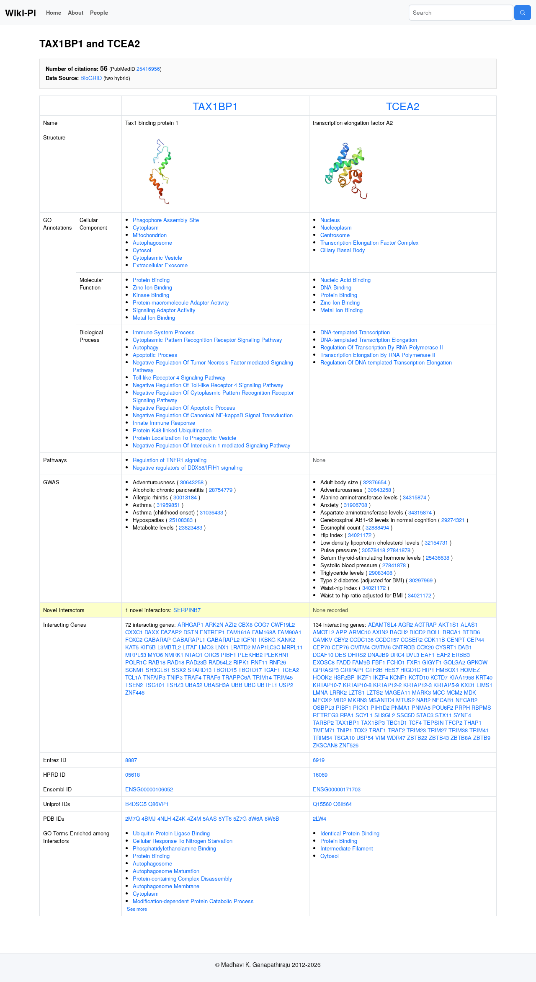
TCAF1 (271, 670)
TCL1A (133, 677)
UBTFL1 (267, 685)
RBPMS (481, 707)
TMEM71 (324, 730)
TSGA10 (344, 738)
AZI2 (231, 624)
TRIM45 (283, 677)
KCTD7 (439, 677)
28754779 (220, 490)
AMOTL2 (323, 632)
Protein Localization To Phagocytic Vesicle (184, 438)
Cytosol (142, 250)
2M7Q (132, 818)
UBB (236, 685)
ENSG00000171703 (337, 789)
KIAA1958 (461, 677)
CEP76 (340, 647)
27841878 (398, 550)
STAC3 (424, 715)
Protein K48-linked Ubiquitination (172, 430)
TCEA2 (403, 105)
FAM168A (264, 632)
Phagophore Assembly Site (166, 220)
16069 (320, 774)
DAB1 (465, 647)
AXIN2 (380, 632)
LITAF (190, 647)
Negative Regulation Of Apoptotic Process (184, 407)
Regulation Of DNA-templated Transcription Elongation (386, 362)
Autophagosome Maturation (166, 871)
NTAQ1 (194, 655)
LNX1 (222, 647)
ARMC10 (360, 632)
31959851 (168, 505)
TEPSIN (433, 722)
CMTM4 (360, 647)
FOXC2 (133, 639)
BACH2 (399, 632)
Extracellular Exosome (160, 265)
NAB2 (423, 700)
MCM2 (454, 692)
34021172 (359, 535)
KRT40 (484, 677)
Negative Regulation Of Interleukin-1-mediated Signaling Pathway (212, 445)
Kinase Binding (151, 295)
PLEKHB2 (250, 655)
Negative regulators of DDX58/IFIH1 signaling (187, 467)
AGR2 (405, 624)
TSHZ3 (174, 685)
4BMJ (149, 818)
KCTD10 (419, 677)
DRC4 (397, 655)
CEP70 (321, 647)
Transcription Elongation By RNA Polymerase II (378, 355)
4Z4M (194, 818)
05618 (132, 774)
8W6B (272, 818)
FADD (343, 662)
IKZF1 (363, 677)
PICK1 (361, 707)
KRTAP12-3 (417, 685)
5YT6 (225, 818)
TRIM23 (416, 730)
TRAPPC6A (236, 677)
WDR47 (396, 738)
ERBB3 (461, 655)
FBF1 (378, 662)
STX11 (443, 715)
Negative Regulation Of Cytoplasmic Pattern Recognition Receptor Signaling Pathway (213, 396)
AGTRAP (426, 624)
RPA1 (347, 715)
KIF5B (148, 647)
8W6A (255, 818)
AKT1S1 (448, 624)
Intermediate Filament (346, 848)
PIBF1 (228, 655)
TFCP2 (453, 722)
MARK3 (421, 692)
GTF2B (374, 670)
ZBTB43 (439, 738)
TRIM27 (437, 730)
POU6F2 (442, 707)
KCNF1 (398, 677)
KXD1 (468, 685)
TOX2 (360, 730)
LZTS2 (374, 692)
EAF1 (428, 655)
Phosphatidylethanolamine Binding (174, 848)
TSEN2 (134, 685)
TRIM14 (262, 677)
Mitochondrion (150, 235)
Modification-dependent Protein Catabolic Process (193, 901)
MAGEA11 (397, 692)
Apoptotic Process (155, 355)
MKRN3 (357, 700)
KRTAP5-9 (446, 685)
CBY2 (341, 639)
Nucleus (330, 220)
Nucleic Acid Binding (345, 280)
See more (137, 908)
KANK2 (286, 639)
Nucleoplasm (336, 227)
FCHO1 (396, 662)
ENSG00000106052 (149, 789)
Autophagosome (152, 242)
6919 (319, 760)
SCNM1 (134, 670)
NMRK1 (174, 655)
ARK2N (214, 624)
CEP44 (475, 639)
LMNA (320, 692)
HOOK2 (322, 677)
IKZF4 (380, 677)
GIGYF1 (432, 662)
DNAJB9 (378, 655)
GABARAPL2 (223, 639)
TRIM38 (458, 730)
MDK (470, 692)
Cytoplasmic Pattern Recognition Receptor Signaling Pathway (207, 340)
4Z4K (179, 818)
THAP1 (473, 722)
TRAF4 (192, 677)
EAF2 (443, 655)
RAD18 (175, 662)
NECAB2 (466, 700)
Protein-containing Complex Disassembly (182, 878)
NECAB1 (443, 700)
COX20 (425, 647)
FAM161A (238, 632)
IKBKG (267, 639)
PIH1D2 (380, 707)
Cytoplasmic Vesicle (157, 257)
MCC (439, 692)
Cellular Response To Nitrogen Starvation (182, 841)
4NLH (164, 818)
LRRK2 (338, 692)
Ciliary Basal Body (342, 250)
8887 (131, 760)
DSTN (190, 632)
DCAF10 (323, 655)
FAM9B (361, 662)
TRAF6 (211, 677)
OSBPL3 (323, 707)
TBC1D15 (225, 670)
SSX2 (179, 670)
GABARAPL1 (189, 639)
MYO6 (155, 655)
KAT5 (132, 647)
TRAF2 (396, 730)
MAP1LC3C (266, 647)
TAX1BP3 (373, 722)
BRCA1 (452, 632)
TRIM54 (322, 738)
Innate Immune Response (164, 422)
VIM (380, 738)
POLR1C (136, 662)
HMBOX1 (447, 670)
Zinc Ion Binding (152, 287)
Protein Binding (151, 280)
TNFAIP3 (154, 677)
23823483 (190, 527)
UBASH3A (216, 685)
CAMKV (322, 639)
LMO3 (206, 647)
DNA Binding (335, 287)
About (75, 12)
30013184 (185, 497)
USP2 (286, 685)
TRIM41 (479, 730)
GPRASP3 (326, 670)
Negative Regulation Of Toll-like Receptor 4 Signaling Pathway (208, 385)
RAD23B (196, 662)
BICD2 (417, 632)
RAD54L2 (220, 662)
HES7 (391, 670)
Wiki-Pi (20, 12)
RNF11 (259, 662)
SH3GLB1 (158, 670)
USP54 (365, 738)
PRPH (462, 707)
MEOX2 (322, 700)
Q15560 (322, 804)
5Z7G (240, 818)
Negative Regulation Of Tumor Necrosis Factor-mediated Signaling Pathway (213, 366)
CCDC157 (387, 639)
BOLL (434, 632)
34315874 (414, 497)
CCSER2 (412, 639)
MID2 (339, 700)
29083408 (380, 572)
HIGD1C (410, 670)
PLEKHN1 (276, 655)
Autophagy (146, 347)
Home (53, 12)
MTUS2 (405, 700)
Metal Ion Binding (154, 317)
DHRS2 (357, 655)
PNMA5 (421, 707)
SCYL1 (364, 715)
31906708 (355, 505)
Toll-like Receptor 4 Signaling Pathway (179, 377)
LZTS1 (356, 692)
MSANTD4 (381, 700)
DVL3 (412, 655)
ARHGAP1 (191, 624)
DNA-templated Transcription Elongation (368, 340)
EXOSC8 (324, 662)
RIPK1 (241, 662)
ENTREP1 (212, 632)
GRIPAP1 (352, 670)
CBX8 (245, 624)
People (99, 12)
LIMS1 (484, 685)
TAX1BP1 (215, 105)
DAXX (151, 632)
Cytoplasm (146, 227)
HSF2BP (344, 677)
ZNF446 (134, 692)
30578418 (373, 550)
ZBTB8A (461, 738)
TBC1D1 (397, 722)
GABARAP (157, 639)
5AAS (210, 818)
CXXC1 (134, 632)
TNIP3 (175, 677)
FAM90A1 (290, 632)
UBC (249, 685)
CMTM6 (381, 647)
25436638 (437, 557)
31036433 (211, 512)
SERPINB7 (187, 610)
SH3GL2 (384, 715)
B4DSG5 (136, 804)
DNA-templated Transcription (355, 332)
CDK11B (434, 639)
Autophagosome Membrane (166, 886)
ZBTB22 (417, 738)
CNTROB (403, 647)
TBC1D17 (250, 670)
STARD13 (199, 670)
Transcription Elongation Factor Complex (369, 242)
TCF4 (415, 722)
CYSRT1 (446, 647)
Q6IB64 (342, 804)
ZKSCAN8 (325, 745)
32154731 (436, 542)
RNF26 (277, 662)
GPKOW (477, 662)
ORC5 (211, 655)
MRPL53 (135, 655)
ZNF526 (348, 745)
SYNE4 (462, 715)
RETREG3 (325, 715)
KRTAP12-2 (387, 685)
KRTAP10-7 (327, 685)
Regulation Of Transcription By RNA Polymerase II (381, 347)
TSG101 (154, 685)
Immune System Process (164, 332)
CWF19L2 (283, 624)
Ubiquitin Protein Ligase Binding (171, 833)
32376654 (375, 482)
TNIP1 (344, 730)
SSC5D (406, 715)
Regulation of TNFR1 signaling (169, 460)
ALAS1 (469, 624)
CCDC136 (362, 639)
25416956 (148, 68)
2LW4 (319, 818)
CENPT (456, 639)
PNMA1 (400, 707)
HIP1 (428, 670)
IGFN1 (249, 639)
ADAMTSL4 (382, 624)
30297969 (421, 580)
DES (340, 655)
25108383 (181, 520)
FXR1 (413, 662)
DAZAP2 (171, 632)
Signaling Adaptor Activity (164, 310)
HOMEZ (470, 670)
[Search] (522, 12)
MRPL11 (292, 647)
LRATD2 (240, 647)
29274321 (453, 520)
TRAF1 (377, 730)
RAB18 (156, 662)
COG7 (261, 624)
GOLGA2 (454, 662)
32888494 (377, 527)
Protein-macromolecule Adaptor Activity (181, 302)
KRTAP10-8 (357, 685)
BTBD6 (471, 632)
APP (341, 632)
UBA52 (193, 685)
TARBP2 (323, 722)
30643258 (192, 482)
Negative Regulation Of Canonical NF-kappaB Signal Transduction (213, 415)
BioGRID (91, 78)
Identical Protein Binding (349, 833)
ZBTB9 (481, 738)
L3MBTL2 (169, 647)
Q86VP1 (158, 804)
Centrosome (335, 235)
